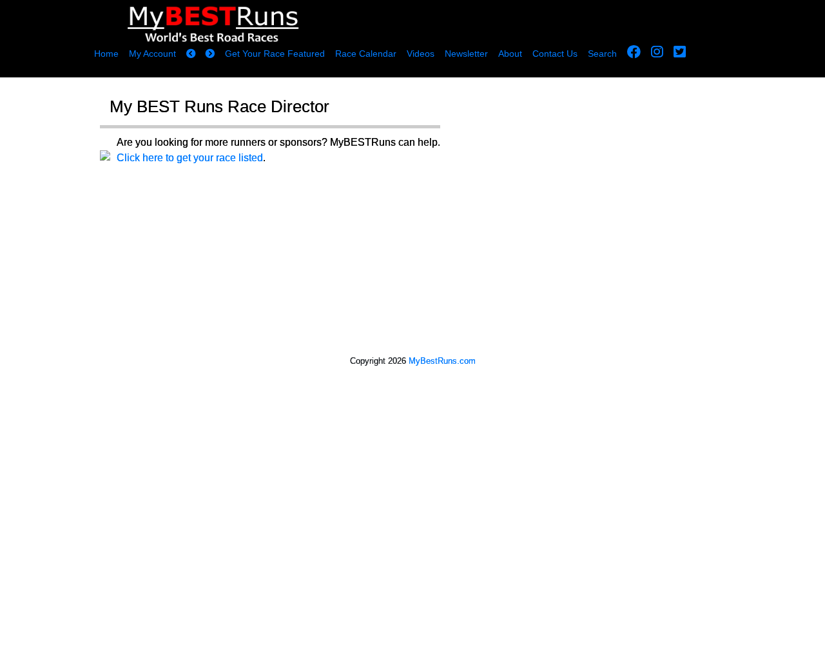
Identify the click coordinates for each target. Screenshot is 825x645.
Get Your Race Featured (275, 53)
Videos (420, 53)
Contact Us (555, 53)
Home (106, 53)
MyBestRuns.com (442, 361)
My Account (152, 53)
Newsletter (466, 53)
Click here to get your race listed (190, 157)
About (510, 53)
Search (602, 53)
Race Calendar (365, 53)
